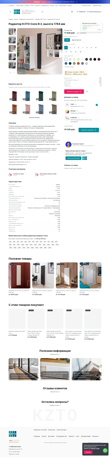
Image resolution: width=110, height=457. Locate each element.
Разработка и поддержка (94, 442)
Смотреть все (54, 354)
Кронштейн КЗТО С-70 (77, 106)
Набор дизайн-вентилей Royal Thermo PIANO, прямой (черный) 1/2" (54, 333)
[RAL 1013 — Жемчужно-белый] (78, 59)
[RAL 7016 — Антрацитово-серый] (86, 59)
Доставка (51, 436)
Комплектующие (61, 430)
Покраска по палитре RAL (78, 113)
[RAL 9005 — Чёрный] (95, 59)
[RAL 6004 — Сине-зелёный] (70, 63)
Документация (86, 436)
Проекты (71, 436)
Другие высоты (76, 40)
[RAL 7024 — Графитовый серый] (90, 59)
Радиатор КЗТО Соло (40, 19)
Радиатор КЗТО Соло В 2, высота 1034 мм (89, 291)
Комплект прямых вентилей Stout (17, 332)
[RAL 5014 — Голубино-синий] (82, 63)
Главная (11, 19)
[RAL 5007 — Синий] (66, 63)
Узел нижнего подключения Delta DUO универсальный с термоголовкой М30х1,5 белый (73, 334)
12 (71, 52)
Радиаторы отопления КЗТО (26, 19)
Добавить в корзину (73, 91)
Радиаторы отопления (40, 430)
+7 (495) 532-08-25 (15, 446)
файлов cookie (95, 448)
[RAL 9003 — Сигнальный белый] (82, 59)
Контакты (95, 436)
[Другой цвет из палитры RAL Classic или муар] (86, 63)
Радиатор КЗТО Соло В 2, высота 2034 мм (19, 291)
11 (66, 52)
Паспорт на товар (18, 173)
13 (75, 52)
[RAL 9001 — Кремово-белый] (70, 59)
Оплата (44, 436)
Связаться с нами (14, 454)
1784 (67, 40)
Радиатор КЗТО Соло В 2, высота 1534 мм (42, 291)
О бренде (37, 436)
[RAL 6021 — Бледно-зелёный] (74, 63)
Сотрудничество (61, 436)
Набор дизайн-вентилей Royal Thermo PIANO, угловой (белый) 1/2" (35, 333)
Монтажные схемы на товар (48, 173)
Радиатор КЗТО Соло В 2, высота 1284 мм (66, 291)
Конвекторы (51, 430)
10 (95, 47)
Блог (77, 436)
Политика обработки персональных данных (55, 442)
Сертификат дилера (26, 13)
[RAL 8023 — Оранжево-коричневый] (78, 63)
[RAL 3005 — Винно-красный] (99, 59)
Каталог (16, 19)
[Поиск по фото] (72, 11)
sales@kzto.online (97, 5)
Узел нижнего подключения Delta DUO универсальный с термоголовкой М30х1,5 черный (92, 334)
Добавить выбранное (87, 130)
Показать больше (34, 117)
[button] (10, 72)
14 (80, 52)
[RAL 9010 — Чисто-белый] (74, 59)
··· (85, 52)
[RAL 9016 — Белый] (66, 59)
